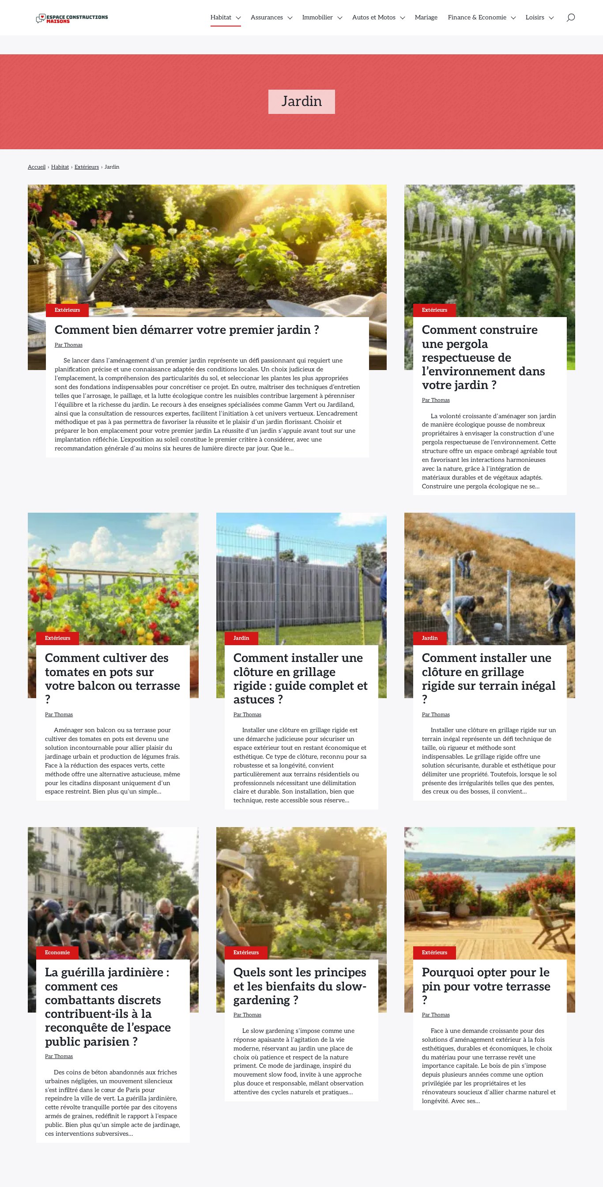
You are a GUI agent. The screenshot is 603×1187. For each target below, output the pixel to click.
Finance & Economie (477, 17)
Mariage (426, 17)
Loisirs (535, 17)
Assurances (267, 17)
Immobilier (317, 17)
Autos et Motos (374, 17)
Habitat (221, 17)
